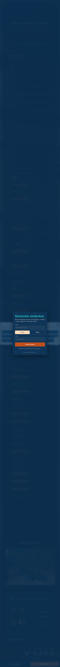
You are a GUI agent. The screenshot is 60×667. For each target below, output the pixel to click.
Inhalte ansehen (30, 344)
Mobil (37, 332)
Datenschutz (25, 352)
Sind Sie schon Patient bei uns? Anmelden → (30, 348)
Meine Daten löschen (33, 352)
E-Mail (22, 332)
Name (16, 324)
